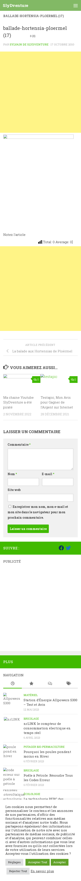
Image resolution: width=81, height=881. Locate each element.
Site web (14, 490)
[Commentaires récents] (50, 683)
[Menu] (75, 5)
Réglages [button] (14, 862)
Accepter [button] (59, 862)
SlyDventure (15, 5)
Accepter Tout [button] (37, 862)
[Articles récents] (12, 683)
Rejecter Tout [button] (18, 871)
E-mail (48, 474)
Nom (12, 474)
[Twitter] (68, 548)
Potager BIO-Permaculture (44, 746)
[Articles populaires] (31, 683)
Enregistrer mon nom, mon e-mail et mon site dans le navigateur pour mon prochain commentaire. (38, 512)
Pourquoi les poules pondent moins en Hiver (47, 754)
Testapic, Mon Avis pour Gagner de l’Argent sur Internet (57, 402)
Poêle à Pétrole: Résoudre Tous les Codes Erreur (48, 777)
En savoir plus (42, 871)
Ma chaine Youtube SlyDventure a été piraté (18, 402)
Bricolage (31, 718)
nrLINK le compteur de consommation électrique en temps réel (47, 728)
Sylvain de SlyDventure (29, 44)
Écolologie (32, 794)
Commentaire (19, 444)
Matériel (31, 695)
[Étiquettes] (68, 683)
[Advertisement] (40, 92)
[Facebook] (61, 548)
